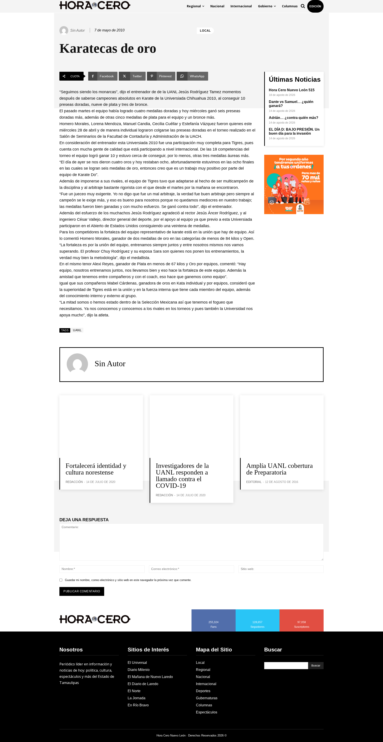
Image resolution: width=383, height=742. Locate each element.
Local (205, 30)
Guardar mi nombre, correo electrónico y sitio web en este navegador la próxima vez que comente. (128, 580)
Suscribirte (302, 611)
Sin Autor (77, 30)
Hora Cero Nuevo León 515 (292, 90)
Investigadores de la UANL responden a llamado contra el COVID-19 (182, 475)
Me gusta (213, 611)
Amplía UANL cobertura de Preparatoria (279, 469)
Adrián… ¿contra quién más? (293, 118)
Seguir (258, 611)
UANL (77, 330)
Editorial (254, 482)
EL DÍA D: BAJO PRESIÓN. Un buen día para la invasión (294, 131)
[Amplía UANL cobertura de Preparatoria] (282, 426)
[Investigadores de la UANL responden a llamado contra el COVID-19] (191, 426)
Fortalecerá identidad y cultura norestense (96, 469)
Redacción (74, 482)
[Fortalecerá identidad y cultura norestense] (101, 426)
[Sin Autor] (64, 30)
